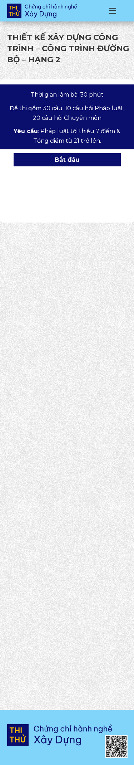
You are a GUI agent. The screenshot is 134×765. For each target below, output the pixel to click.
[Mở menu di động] (112, 11)
